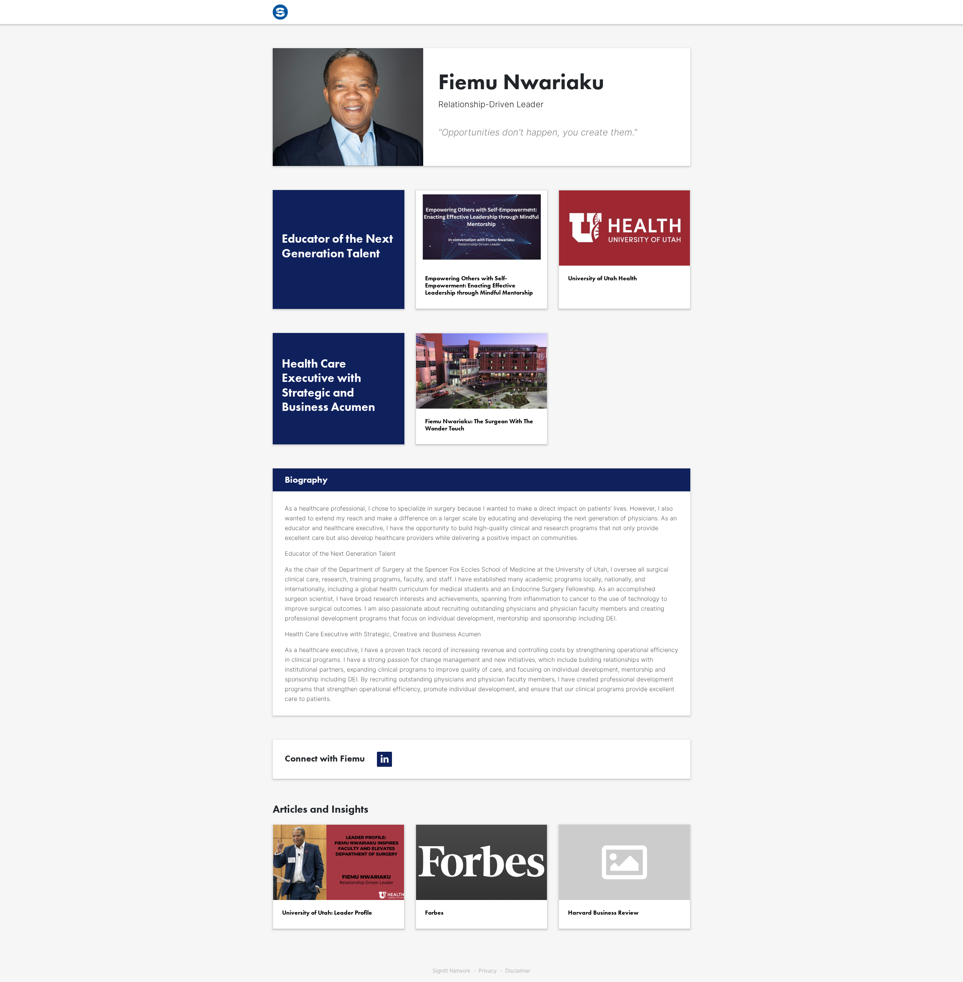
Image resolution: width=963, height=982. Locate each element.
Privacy (487, 970)
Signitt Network (451, 970)
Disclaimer (517, 970)
